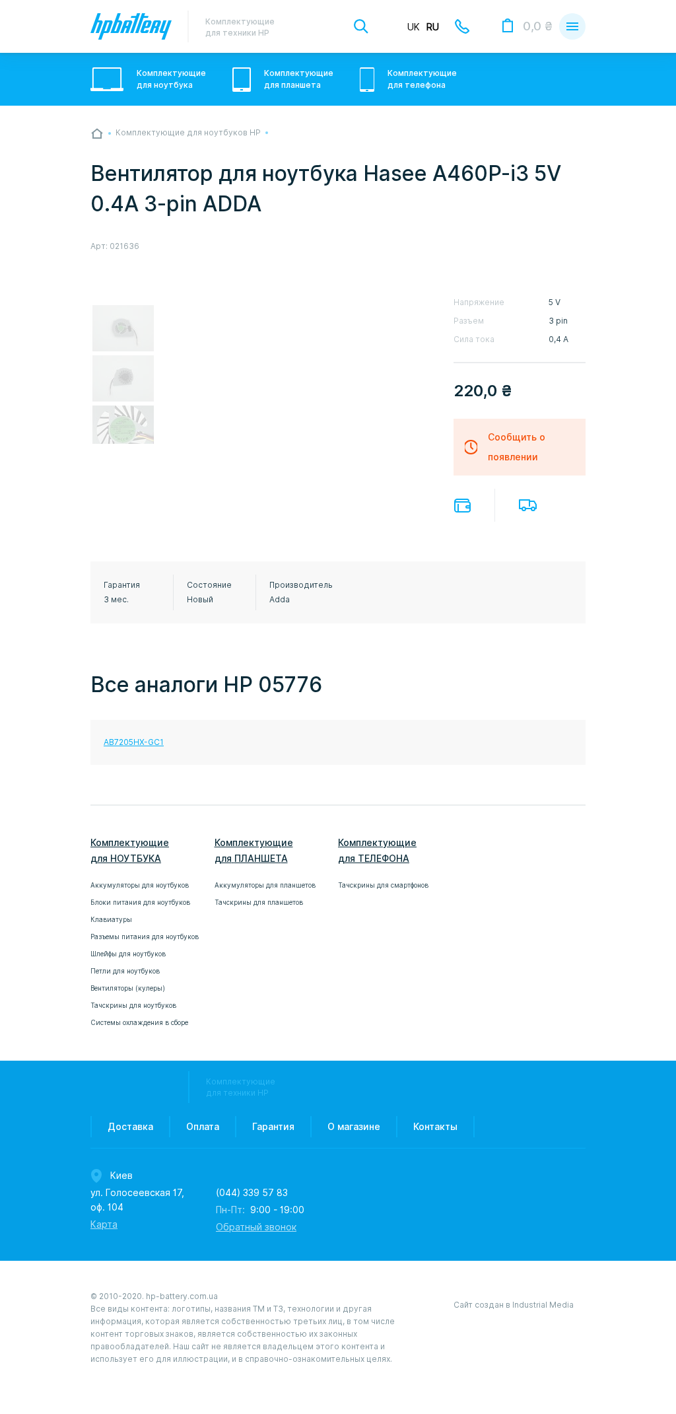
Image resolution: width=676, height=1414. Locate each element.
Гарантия (273, 1126)
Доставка (527, 505)
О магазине (353, 1126)
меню (572, 26)
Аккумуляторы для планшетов (265, 885)
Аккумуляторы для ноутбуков (139, 885)
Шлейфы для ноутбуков (128, 954)
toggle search (361, 26)
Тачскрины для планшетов (259, 902)
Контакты (435, 1126)
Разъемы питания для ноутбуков (144, 936)
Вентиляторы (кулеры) (127, 988)
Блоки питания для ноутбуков (140, 902)
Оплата (462, 505)
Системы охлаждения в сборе (139, 1022)
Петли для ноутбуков (125, 971)
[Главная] (97, 133)
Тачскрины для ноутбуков (133, 1005)
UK (413, 27)
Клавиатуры (111, 919)
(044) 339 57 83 (252, 1192)
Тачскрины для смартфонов (383, 885)
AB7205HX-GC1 (134, 742)
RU (432, 27)
